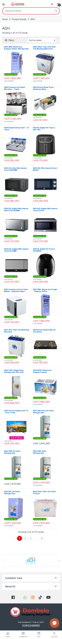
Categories (23, 636)
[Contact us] (54, 623)
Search (55, 11)
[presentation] (59, 561)
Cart (38, 636)
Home (5, 19)
